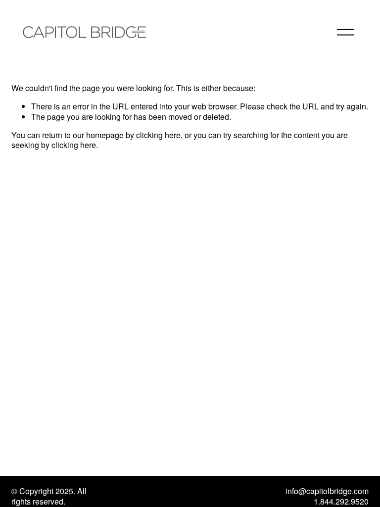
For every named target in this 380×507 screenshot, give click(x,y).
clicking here (158, 135)
